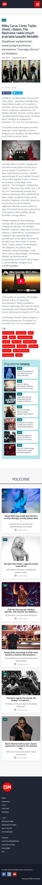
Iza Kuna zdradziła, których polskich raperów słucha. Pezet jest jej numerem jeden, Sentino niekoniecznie (25, 414)
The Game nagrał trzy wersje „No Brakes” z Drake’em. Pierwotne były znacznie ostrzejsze (25, 438)
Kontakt (5, 837)
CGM (5, 492)
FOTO (4, 805)
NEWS (4, 798)
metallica (6, 341)
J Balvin (12, 337)
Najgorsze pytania (9, 824)
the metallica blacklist (21, 350)
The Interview (7, 831)
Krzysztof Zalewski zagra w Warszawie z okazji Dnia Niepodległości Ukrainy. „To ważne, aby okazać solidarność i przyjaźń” (25, 453)
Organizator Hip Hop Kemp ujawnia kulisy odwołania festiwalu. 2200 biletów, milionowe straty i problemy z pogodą (25, 402)
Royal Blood (22, 346)
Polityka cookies (8, 844)
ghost (31, 332)
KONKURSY (6, 801)
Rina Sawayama (8, 346)
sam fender (33, 346)
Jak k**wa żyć (7, 828)
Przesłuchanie (7, 821)
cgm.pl (24, 57)
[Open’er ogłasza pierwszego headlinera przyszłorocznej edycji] (10, 381)
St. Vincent (6, 350)
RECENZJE (5, 812)
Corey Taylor (21, 332)
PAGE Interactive (34, 878)
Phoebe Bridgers (30, 341)
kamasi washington (25, 337)
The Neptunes (8, 355)
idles (5, 337)
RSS (3, 851)
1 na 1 (4, 817)
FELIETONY (5, 808)
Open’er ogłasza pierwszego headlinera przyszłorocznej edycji (25, 386)
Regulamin (6, 848)
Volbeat (19, 355)
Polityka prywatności (10, 841)
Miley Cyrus (16, 341)
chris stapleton (8, 332)
